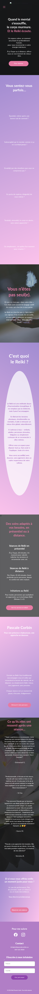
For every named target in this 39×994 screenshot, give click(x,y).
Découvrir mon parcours (19, 705)
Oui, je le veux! (19, 977)
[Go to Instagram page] (23, 935)
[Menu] (4, 7)
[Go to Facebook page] (16, 935)
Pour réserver (18, 63)
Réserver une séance (19, 910)
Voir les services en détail (19, 607)
